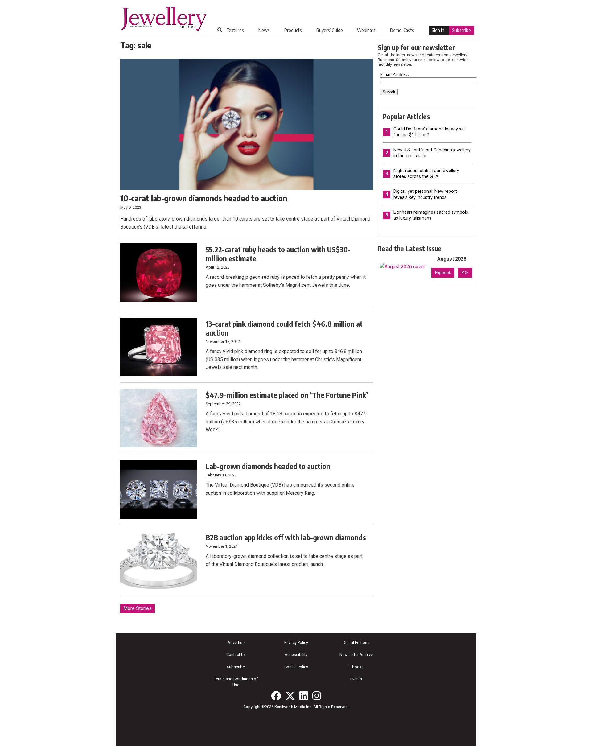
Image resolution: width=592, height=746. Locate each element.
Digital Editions (356, 642)
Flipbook (443, 272)
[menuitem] (235, 30)
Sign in (438, 30)
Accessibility (296, 654)
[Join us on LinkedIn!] (303, 696)
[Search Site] (220, 30)
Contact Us (236, 654)
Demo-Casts (402, 30)
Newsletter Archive (356, 654)
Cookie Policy (296, 667)
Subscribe (461, 30)
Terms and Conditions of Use (236, 682)
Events (356, 679)
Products (293, 30)
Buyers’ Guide (329, 30)
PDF (465, 272)
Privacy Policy (296, 642)
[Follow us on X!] (290, 696)
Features (235, 30)
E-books (356, 667)
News (264, 30)
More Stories (137, 608)
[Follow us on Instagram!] (316, 696)
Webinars (366, 30)
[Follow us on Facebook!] (276, 696)
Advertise (236, 642)
